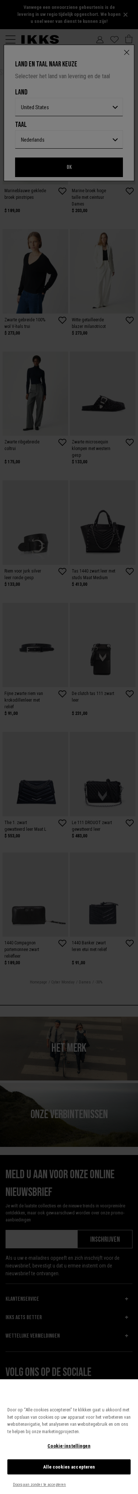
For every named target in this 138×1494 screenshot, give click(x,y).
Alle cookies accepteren (69, 1467)
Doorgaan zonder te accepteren (39, 1484)
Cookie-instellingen (68, 1446)
